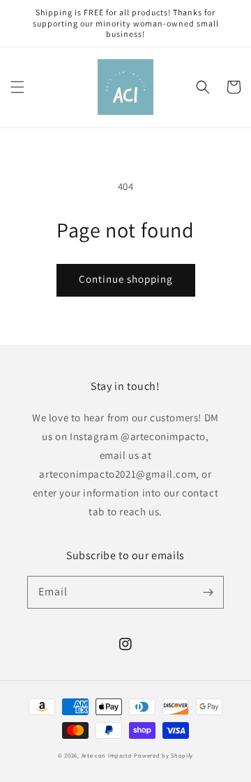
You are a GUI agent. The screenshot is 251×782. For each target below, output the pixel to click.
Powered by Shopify (163, 755)
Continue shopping (126, 279)
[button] (17, 87)
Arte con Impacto (107, 755)
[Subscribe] (207, 592)
